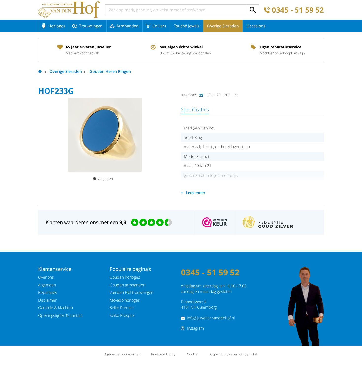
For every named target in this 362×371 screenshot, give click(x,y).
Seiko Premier (122, 307)
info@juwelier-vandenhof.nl (211, 318)
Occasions (256, 26)
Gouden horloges (125, 277)
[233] (104, 135)
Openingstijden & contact (60, 315)
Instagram (195, 328)
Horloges (56, 26)
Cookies (193, 354)
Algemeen (47, 285)
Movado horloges (125, 300)
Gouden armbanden (127, 285)
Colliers (159, 26)
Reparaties (47, 292)
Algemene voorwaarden (122, 354)
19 (201, 94)
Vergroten (105, 178)
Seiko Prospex (122, 315)
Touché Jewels (186, 26)
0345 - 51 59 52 (298, 10)
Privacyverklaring (163, 354)
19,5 (210, 94)
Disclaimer (47, 300)
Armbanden (127, 26)
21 (236, 94)
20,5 (227, 94)
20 (219, 94)
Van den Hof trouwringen (131, 292)
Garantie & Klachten (55, 307)
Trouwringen (91, 26)
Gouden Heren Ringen (110, 71)
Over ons (46, 277)
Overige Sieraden (223, 26)
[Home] (69, 9)
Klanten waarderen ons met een (86, 222)
